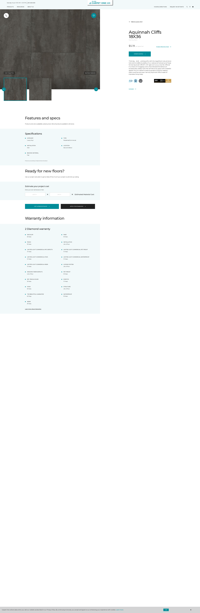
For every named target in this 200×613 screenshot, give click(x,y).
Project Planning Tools (162, 46)
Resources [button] (20, 7)
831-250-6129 (31, 3)
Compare (131, 89)
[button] (187, 7)
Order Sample (138, 54)
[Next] (96, 89)
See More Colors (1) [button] (90, 73)
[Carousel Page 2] (40, 89)
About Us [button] (31, 7)
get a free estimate (40, 206)
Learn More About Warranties (33, 309)
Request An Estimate (177, 7)
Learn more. (120, 610)
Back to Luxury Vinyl (136, 21)
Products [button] (10, 7)
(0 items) (192, 6)
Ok (166, 609)
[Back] (4, 89)
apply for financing (76, 206)
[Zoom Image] (6, 15)
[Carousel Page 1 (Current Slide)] (15, 89)
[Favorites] (189, 7)
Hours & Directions (160, 7)
